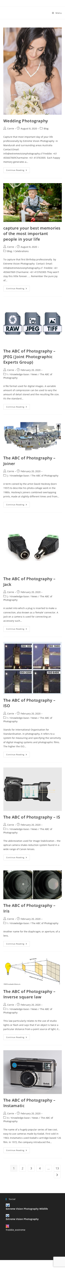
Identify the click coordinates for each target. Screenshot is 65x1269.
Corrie (10, 128)
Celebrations (21, 251)
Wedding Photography (25, 120)
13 (57, 1168)
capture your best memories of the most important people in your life (32, 233)
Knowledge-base (19, 374)
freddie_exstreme (15, 1229)
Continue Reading (18, 171)
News (34, 374)
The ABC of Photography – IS (31, 817)
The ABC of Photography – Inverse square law (29, 994)
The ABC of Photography (44, 475)
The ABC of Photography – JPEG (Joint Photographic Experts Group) (29, 356)
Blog (46, 128)
